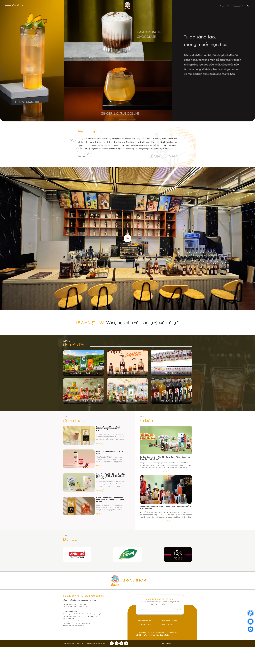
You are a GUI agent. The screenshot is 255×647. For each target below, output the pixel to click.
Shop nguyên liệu (238, 6)
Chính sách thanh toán (169, 621)
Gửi (174, 609)
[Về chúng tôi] (127, 238)
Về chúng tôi (224, 6)
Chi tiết (99, 443)
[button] (123, 119)
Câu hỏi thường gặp (144, 624)
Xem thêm (81, 156)
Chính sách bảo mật (144, 621)
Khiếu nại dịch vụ (167, 624)
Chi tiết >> (89, 373)
